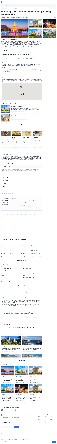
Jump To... (51, 8)
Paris (51, 416)
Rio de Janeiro (52, 425)
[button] (21, 54)
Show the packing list (21, 285)
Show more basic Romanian (21, 260)
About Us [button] (21, 1)
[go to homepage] (4, 2)
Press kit (39, 422)
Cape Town (51, 424)
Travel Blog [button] (26, 1)
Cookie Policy (11, 442)
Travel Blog (39, 419)
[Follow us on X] (6, 436)
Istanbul (51, 422)
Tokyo (45, 419)
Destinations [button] (11, 1)
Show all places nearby (21, 360)
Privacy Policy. (14, 430)
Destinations (39, 416)
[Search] (54, 5)
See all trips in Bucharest (21, 403)
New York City (46, 416)
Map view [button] (16, 1)
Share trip (54, 17)
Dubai (45, 422)
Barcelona (51, 419)
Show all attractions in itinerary (21, 124)
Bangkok (46, 425)
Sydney (46, 424)
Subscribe (16, 427)
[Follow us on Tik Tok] (2, 436)
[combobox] (28, 5)
